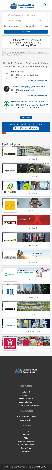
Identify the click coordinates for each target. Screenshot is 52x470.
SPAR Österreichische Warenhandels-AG (34, 105)
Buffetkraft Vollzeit (18, 72)
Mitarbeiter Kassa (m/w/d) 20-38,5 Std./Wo (27, 102)
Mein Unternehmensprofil (26, 417)
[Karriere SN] (21, 5)
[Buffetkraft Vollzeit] (7, 74)
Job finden (26, 395)
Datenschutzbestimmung (26, 441)
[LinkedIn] (30, 379)
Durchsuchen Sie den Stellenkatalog (26, 405)
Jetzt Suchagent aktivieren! (27, 128)
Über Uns (26, 435)
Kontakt (26, 431)
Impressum (26, 451)
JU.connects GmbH (27, 90)
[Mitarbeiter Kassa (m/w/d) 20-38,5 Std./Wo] (7, 104)
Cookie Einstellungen (26, 445)
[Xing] (26, 379)
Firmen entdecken (26, 399)
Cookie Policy (26, 448)
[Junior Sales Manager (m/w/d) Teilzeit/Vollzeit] (7, 89)
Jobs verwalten (26, 420)
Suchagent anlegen (26, 402)
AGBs (26, 438)
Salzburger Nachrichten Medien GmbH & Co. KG (28, 467)
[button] (5, 26)
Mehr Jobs (26, 117)
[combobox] (27, 15)
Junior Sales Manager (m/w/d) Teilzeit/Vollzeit (28, 87)
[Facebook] (22, 379)
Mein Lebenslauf (26, 392)
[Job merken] (6, 79)
